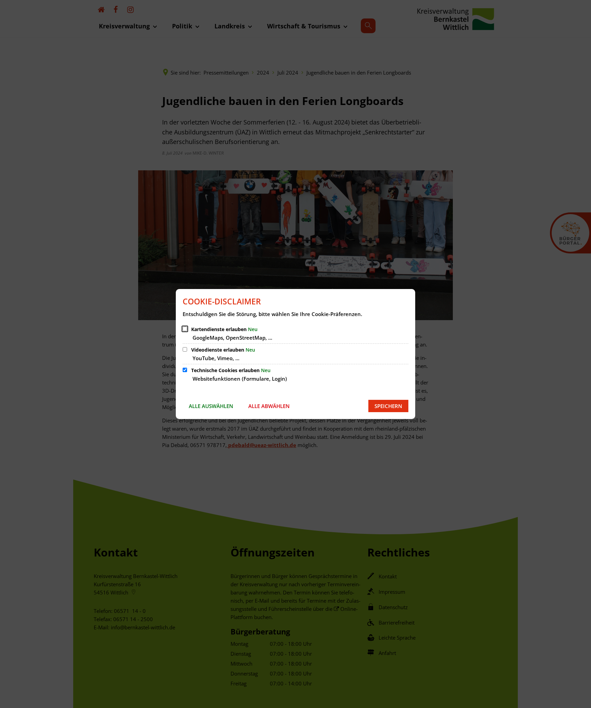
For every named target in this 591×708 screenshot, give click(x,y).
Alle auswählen (211, 406)
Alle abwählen (269, 406)
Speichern (388, 406)
